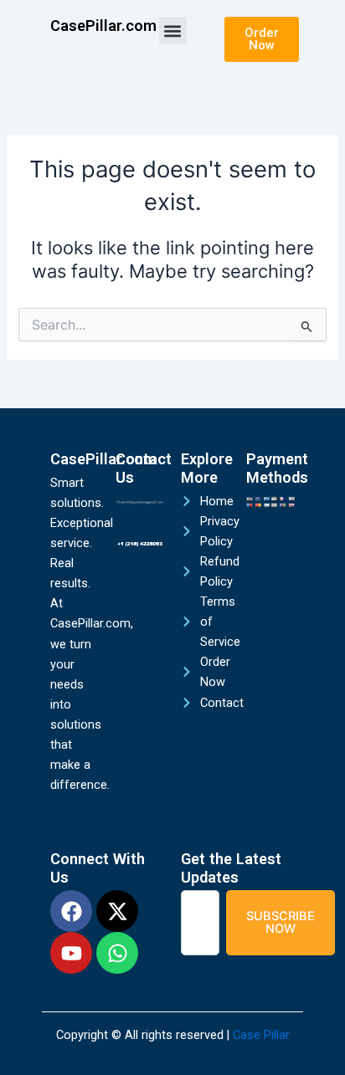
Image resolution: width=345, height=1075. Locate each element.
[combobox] (200, 922)
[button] (173, 30)
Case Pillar (261, 1034)
